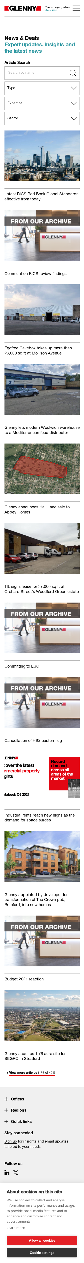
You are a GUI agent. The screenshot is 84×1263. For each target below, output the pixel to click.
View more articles (32, 1072)
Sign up (10, 1141)
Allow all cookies (42, 1240)
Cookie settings (42, 1253)
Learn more (16, 1227)
